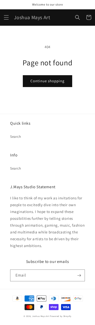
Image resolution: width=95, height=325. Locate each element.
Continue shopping (47, 80)
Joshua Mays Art (40, 316)
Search (15, 136)
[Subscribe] (79, 275)
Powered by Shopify (60, 316)
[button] (6, 17)
